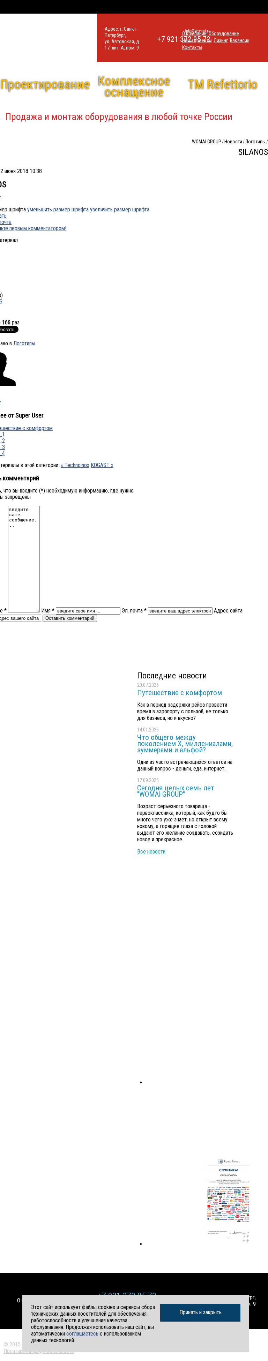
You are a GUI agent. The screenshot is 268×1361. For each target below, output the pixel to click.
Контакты (192, 47)
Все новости (151, 851)
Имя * (47, 610)
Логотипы (24, 343)
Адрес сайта (228, 610)
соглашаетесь (82, 1333)
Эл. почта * (134, 610)
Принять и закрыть (200, 1312)
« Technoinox (75, 465)
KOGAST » (102, 465)
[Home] (48, 38)
